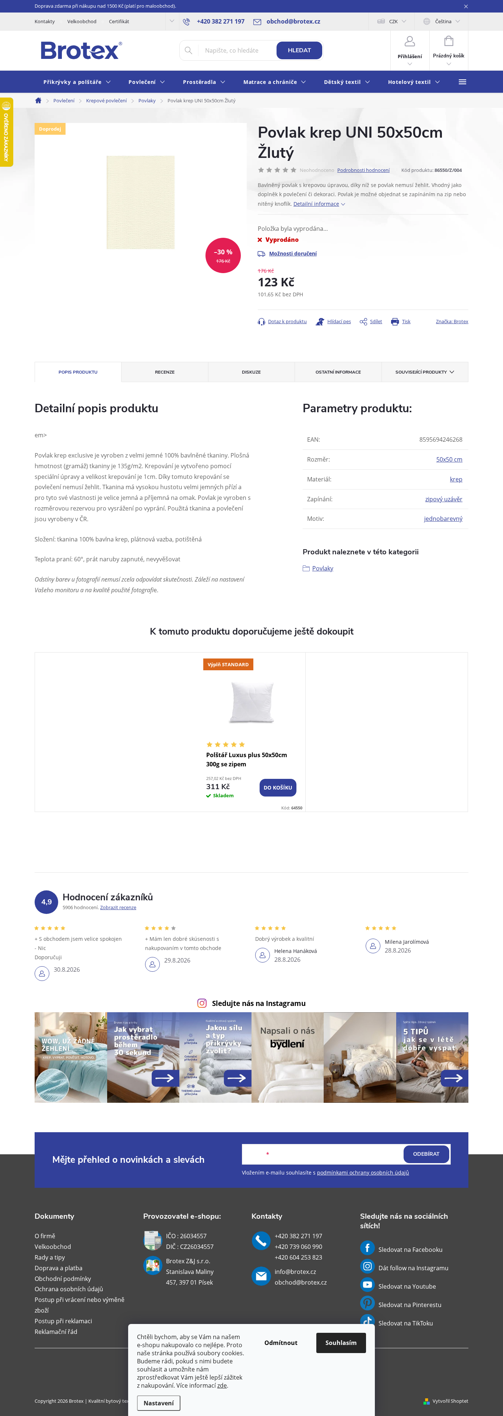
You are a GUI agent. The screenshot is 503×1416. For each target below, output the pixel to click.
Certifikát (119, 21)
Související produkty (421, 372)
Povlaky (322, 568)
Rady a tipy (50, 1257)
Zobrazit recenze (118, 907)
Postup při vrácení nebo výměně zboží (79, 1305)
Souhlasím (341, 1343)
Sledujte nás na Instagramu (259, 1003)
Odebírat (426, 1154)
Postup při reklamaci (63, 1321)
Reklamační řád (56, 1332)
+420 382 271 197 (298, 1236)
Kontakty (45, 21)
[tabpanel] (251, 732)
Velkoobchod (81, 21)
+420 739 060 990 (298, 1247)
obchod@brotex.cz (301, 1282)
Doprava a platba (58, 1268)
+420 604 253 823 (298, 1257)
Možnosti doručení (293, 253)
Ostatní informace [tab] (338, 372)
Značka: (452, 321)
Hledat (299, 50)
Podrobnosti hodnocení (363, 170)
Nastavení (159, 1403)
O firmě (45, 1236)
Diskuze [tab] (251, 372)
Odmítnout (281, 1343)
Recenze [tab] (165, 372)
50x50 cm (449, 459)
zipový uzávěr (443, 499)
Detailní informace (316, 203)
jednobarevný (443, 519)
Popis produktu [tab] (78, 372)
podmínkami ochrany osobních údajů (363, 1172)
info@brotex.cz (295, 1272)
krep (456, 479)
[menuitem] (77, 82)
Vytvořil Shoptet (450, 1401)
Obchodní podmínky (63, 1279)
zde (222, 1385)
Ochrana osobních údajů (69, 1289)
